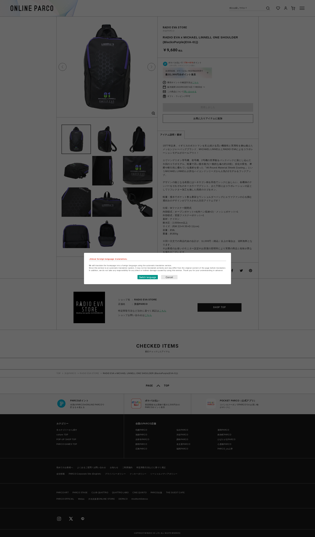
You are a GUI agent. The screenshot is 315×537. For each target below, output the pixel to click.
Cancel (169, 277)
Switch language (147, 277)
